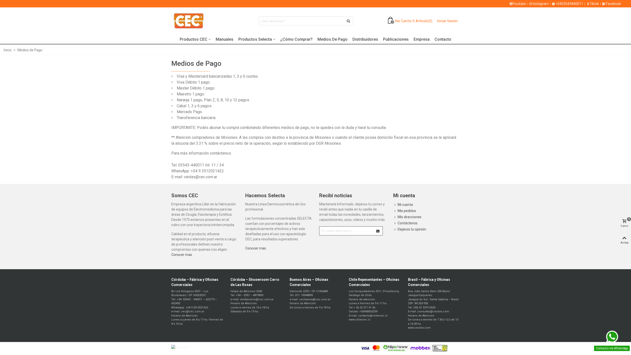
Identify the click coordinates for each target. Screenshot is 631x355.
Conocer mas (181, 255)
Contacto (443, 39)
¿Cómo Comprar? (296, 39)
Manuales (224, 39)
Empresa (422, 39)
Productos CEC (193, 39)
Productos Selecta (255, 39)
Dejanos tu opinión (412, 229)
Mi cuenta (405, 205)
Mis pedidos (407, 211)
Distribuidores (365, 39)
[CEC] (198, 21)
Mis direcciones (409, 217)
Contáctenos (408, 223)
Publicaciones (396, 39)
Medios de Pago (332, 39)
